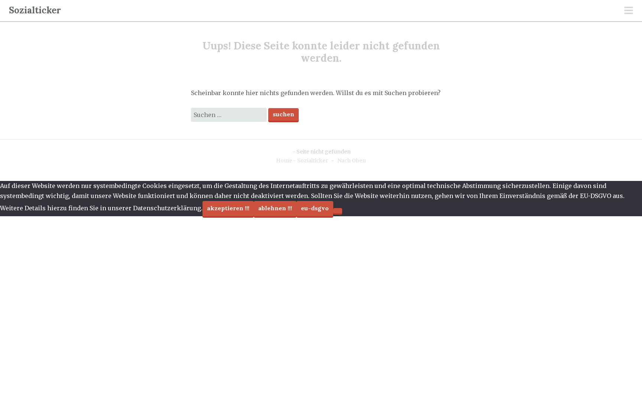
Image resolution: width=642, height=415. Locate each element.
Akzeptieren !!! (228, 208)
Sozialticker (35, 10)
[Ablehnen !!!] (337, 210)
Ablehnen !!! (275, 208)
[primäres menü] (628, 11)
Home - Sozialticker (302, 160)
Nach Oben (351, 160)
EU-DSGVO (315, 208)
